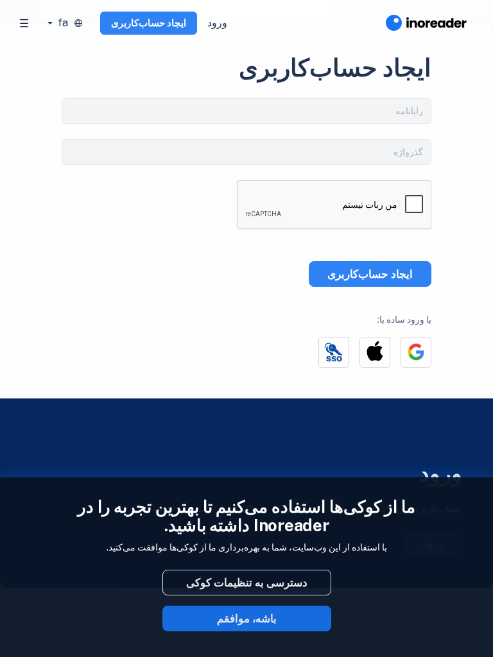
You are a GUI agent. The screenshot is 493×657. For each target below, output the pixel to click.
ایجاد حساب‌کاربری (148, 22)
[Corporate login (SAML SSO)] (333, 352)
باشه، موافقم (247, 618)
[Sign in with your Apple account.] (374, 352)
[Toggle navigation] (24, 23)
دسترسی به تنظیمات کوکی (246, 582)
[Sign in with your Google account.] (416, 352)
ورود (217, 23)
